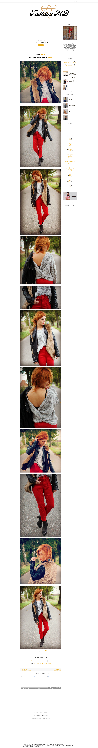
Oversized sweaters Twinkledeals (70, 158)
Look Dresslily (70, 164)
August (70, 174)
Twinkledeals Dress (70, 165)
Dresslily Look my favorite (70, 168)
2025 (70, 138)
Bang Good (70, 91)
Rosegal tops (70, 167)
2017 (70, 148)
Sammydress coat (70, 154)
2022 (70, 141)
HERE (43, 54)
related (46, 663)
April (70, 179)
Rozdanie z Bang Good (72, 77)
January (69, 182)
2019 (70, 145)
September (70, 172)
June (70, 176)
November (70, 150)
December (70, 149)
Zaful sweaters (70, 169)
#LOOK (70, 99)
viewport (49, 663)
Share (34, 660)
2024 (70, 139)
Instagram (69, 62)
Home (22, 1)
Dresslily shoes (70, 171)
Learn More (68, 745)
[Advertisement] (40, 31)
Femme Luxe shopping (73, 111)
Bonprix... (70, 163)
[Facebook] (71, 1)
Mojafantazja (70, 157)
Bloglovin (65, 65)
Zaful (50, 50)
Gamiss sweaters (70, 160)
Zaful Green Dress (70, 170)
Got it (73, 745)
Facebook (65, 62)
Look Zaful (37, 688)
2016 (70, 184)
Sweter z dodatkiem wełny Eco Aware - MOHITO (73, 117)
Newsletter (70, 65)
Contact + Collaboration (32, 1)
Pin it (45, 660)
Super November (70, 153)
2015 (70, 185)
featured (38, 663)
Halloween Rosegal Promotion (70, 161)
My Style (43, 663)
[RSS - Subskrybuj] (74, 1)
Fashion (25, 1)
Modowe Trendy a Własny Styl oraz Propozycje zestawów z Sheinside (72, 87)
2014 (70, 186)
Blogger (74, 62)
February (69, 181)
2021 (70, 143)
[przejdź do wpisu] (27, 676)
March (70, 180)
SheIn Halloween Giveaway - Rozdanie (72, 74)
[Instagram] (72, 1)
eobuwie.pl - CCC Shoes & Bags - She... (54, 688)
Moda (41, 663)
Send (50, 660)
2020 (70, 144)
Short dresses (70, 156)
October (69, 151)
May (70, 177)
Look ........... (70, 162)
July (70, 175)
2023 (70, 140)
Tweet (39, 660)
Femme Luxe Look (25, 688)
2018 (70, 146)
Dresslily (70, 155)
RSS (74, 65)
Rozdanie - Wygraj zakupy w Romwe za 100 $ (73, 81)
